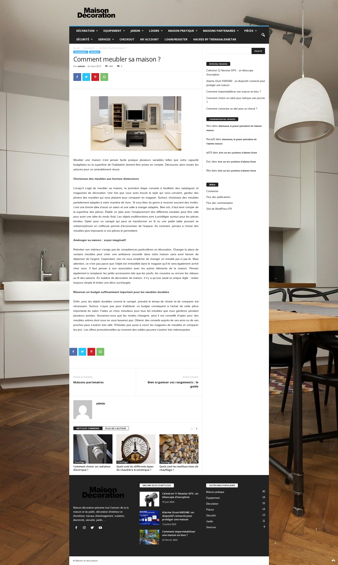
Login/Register (176, 39)
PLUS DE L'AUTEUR (115, 428)
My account (149, 39)
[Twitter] (86, 77)
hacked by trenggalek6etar (214, 39)
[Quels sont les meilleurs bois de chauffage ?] (179, 449)
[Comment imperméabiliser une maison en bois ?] (149, 537)
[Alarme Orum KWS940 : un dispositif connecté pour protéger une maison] (149, 518)
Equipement (112, 31)
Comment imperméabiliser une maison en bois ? (233, 91)
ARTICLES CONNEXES (87, 428)
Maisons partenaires (219, 31)
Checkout (127, 39)
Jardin (135, 31)
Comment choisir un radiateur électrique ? (92, 468)
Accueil (76, 48)
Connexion (212, 191)
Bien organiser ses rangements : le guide (173, 384)
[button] (263, 35)
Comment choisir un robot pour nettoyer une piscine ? (235, 100)
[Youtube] (100, 528)
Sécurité (82, 39)
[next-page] (197, 428)
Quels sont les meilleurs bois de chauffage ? (178, 468)
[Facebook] (77, 77)
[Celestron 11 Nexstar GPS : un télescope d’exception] (149, 499)
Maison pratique (181, 31)
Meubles (95, 52)
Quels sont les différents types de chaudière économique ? (135, 468)
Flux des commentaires (219, 202)
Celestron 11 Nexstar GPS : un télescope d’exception (229, 72)
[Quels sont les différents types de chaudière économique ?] (136, 449)
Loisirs (154, 31)
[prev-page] (192, 428)
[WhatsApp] (104, 77)
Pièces (248, 31)
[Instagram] (85, 528)
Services (104, 39)
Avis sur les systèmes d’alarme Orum (238, 152)
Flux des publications (218, 197)
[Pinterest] (95, 77)
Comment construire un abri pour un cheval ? (231, 108)
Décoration (85, 31)
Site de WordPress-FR (219, 208)
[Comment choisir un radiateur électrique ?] (92, 449)
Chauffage (79, 462)
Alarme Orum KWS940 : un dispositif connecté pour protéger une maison (235, 83)
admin (81, 66)
